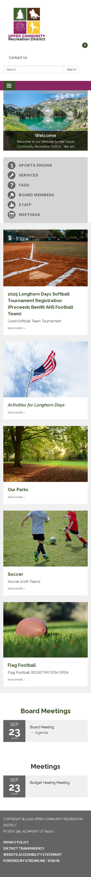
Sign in (53, 861)
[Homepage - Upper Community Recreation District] (45, 23)
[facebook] (85, 47)
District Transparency (23, 848)
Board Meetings (46, 711)
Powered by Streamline (24, 861)
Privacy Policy (16, 842)
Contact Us (18, 57)
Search (71, 69)
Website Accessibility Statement (32, 854)
